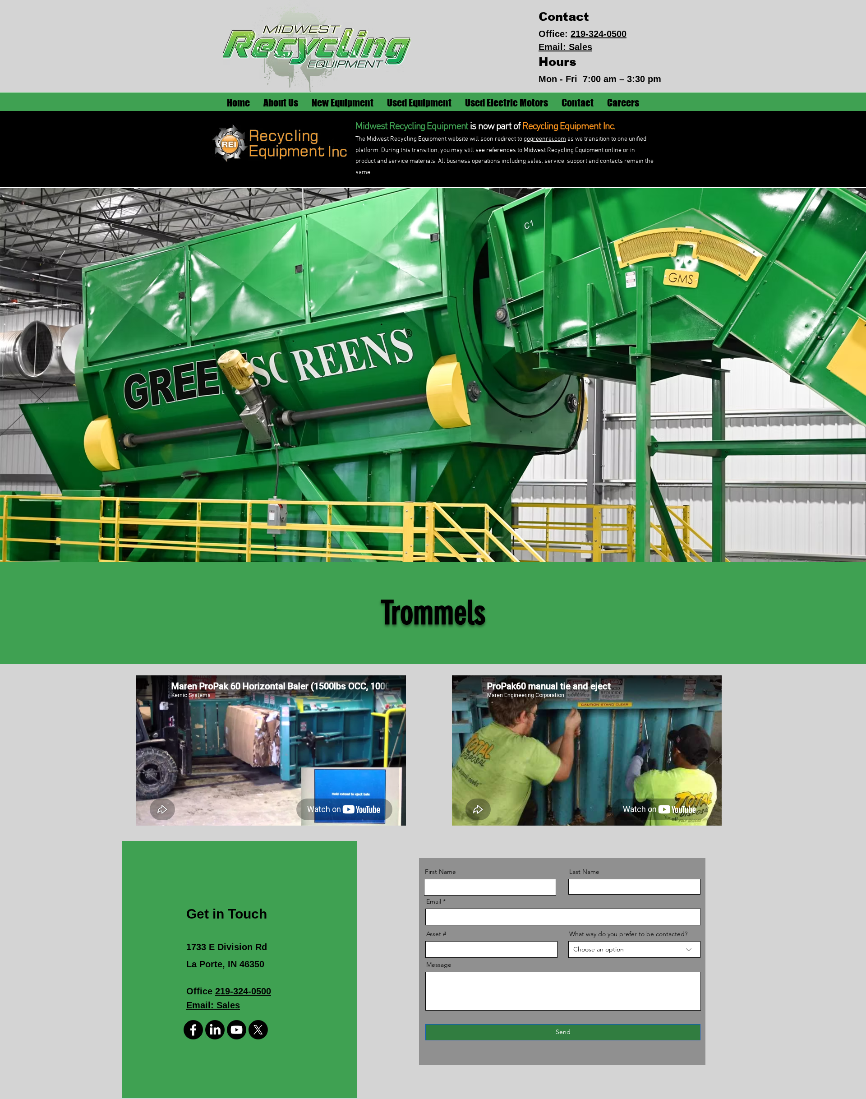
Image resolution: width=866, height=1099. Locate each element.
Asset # (436, 934)
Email (433, 901)
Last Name (584, 871)
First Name (440, 871)
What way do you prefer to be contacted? (628, 934)
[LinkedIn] (215, 1029)
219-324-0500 (598, 34)
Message (438, 964)
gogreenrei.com (545, 139)
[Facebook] (193, 1029)
